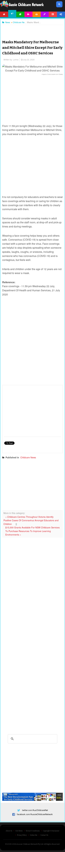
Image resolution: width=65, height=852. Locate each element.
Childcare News (28, 457)
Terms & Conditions (33, 831)
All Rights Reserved (51, 844)
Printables (36, 14)
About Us (9, 831)
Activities (28, 14)
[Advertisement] (32, 30)
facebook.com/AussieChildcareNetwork (35, 814)
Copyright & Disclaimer (51, 831)
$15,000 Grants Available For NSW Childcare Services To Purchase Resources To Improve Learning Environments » (32, 531)
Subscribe (33, 835)
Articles (20, 14)
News (12, 13)
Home (4, 14)
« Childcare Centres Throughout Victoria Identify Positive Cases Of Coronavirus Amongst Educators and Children (31, 520)
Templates (45, 14)
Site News (19, 831)
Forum (53, 14)
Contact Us (44, 835)
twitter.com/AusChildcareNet (35, 810)
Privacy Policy (22, 835)
